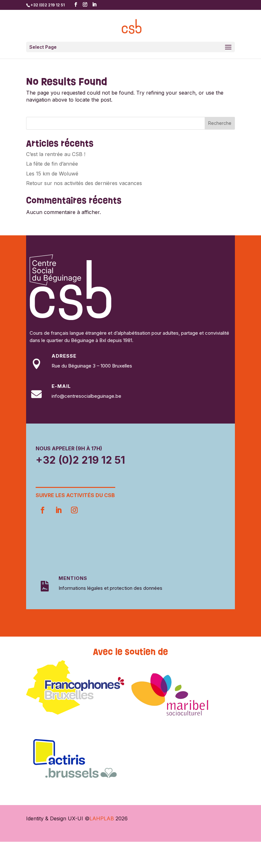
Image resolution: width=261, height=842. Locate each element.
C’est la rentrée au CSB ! (55, 154)
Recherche (219, 123)
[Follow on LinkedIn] (58, 510)
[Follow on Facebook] (42, 510)
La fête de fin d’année (52, 164)
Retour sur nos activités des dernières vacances (84, 183)
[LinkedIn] (94, 4)
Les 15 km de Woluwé (52, 173)
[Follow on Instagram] (74, 510)
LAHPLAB (101, 818)
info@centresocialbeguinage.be (86, 396)
